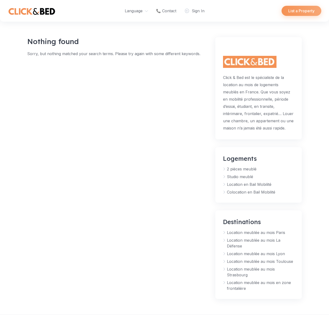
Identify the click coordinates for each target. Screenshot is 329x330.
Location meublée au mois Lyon (256, 253)
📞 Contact (166, 10)
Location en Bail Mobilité (249, 184)
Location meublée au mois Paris (256, 232)
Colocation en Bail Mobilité (251, 192)
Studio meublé (240, 176)
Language (134, 10)
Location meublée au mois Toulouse (260, 261)
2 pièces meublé (242, 169)
